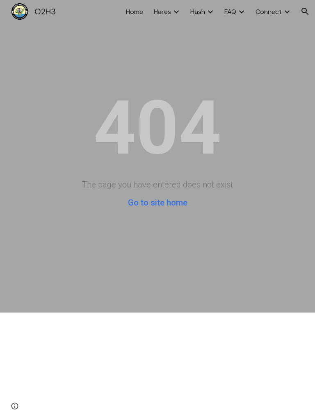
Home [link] (134, 11)
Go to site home (157, 203)
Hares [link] (162, 11)
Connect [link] (269, 11)
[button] (305, 11)
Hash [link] (197, 11)
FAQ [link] (230, 11)
